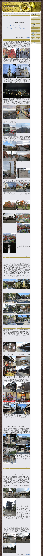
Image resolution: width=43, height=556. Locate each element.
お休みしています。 (10, 4)
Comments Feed (34, 42)
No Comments (28, 37)
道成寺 (4, 468)
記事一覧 (32, 20)
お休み (4, 15)
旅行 (9, 257)
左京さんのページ (34, 33)
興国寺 (4, 257)
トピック (9, 15)
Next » (16, 554)
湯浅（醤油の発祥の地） (8, 328)
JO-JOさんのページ (34, 32)
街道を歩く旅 (33, 35)
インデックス (11, 6)
